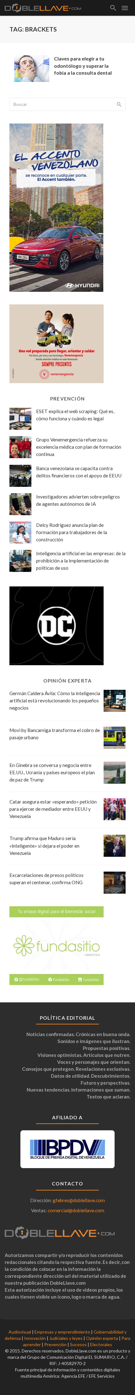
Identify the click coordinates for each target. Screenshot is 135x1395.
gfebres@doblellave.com (79, 1200)
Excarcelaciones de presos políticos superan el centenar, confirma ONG (46, 878)
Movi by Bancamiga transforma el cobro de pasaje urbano (54, 733)
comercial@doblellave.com (76, 1210)
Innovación (35, 1338)
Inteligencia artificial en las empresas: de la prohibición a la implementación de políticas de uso (81, 561)
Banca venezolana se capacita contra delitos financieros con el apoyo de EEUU (79, 471)
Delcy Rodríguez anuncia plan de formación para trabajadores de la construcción (71, 532)
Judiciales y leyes (66, 1338)
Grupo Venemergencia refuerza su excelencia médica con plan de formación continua (78, 447)
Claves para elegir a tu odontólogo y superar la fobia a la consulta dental (83, 65)
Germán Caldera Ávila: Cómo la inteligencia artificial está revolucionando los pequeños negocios (54, 700)
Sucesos (78, 1344)
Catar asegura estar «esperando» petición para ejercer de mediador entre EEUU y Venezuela (53, 809)
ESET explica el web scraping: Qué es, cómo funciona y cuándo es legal (75, 414)
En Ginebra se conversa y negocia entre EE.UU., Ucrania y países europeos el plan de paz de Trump (52, 772)
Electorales (101, 1344)
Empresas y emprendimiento (62, 1331)
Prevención (55, 1344)
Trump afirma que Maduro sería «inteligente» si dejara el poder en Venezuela (44, 845)
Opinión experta (102, 1338)
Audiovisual (19, 1331)
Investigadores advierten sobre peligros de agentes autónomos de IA (78, 500)
